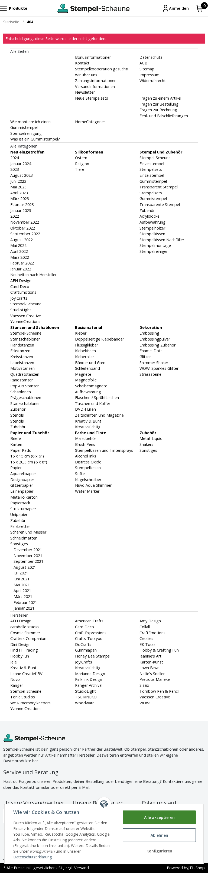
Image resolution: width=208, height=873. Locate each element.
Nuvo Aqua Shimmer (93, 485)
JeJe (13, 662)
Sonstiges (19, 543)
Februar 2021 (24, 602)
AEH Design (20, 280)
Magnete (83, 374)
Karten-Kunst (151, 662)
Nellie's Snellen (152, 673)
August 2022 (21, 239)
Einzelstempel (151, 163)
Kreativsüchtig (87, 426)
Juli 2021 (20, 573)
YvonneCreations (25, 321)
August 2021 (24, 567)
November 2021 (27, 555)
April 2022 (19, 251)
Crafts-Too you (88, 638)
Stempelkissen (152, 233)
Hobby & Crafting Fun (159, 650)
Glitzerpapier (21, 485)
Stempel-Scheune (25, 303)
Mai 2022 (18, 245)
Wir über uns (86, 74)
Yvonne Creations (25, 708)
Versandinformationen (95, 86)
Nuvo (15, 679)
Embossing (149, 333)
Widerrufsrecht (152, 80)
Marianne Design (90, 673)
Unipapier (18, 514)
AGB (143, 63)
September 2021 (27, 561)
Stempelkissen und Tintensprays (104, 450)
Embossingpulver (154, 339)
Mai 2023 (18, 186)
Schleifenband (87, 368)
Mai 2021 (21, 584)
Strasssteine (150, 374)
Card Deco (19, 286)
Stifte (80, 473)
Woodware (85, 702)
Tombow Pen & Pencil (159, 691)
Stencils (17, 415)
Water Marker (87, 491)
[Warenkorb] (200, 8)
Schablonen (20, 391)
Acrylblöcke (149, 216)
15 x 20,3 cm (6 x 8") (28, 462)
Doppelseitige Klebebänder (99, 339)
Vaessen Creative (25, 315)
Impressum (149, 74)
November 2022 (24, 222)
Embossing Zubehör (157, 345)
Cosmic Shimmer (25, 632)
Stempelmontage (155, 245)
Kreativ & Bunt (88, 421)
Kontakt (82, 63)
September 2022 (25, 233)
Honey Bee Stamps (92, 656)
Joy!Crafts (18, 298)
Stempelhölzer (152, 228)
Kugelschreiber (88, 479)
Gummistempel (153, 181)
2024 (14, 157)
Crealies (146, 638)
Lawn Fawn (149, 667)
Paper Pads (20, 450)
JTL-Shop (196, 867)
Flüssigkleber (86, 345)
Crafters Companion (28, 638)
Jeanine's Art (150, 656)
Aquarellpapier (23, 473)
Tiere (79, 169)
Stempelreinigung (26, 133)
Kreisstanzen (21, 356)
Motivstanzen (22, 368)
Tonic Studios (22, 696)
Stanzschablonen (25, 339)
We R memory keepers (30, 702)
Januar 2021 (23, 608)
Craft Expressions (90, 632)
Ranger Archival (88, 685)
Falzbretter (20, 526)
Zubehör (147, 210)
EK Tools (147, 644)
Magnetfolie (86, 379)
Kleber (80, 333)
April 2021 (21, 590)
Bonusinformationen (93, 57)
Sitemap (146, 68)
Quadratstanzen (24, 374)
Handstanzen (22, 345)
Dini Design (20, 644)
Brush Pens (85, 444)
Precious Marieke (154, 679)
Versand (81, 867)
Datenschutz (150, 57)
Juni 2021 (21, 578)
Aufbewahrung (152, 222)
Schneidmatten (23, 538)
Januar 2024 (20, 163)
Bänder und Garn (90, 362)
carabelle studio (24, 626)
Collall (144, 626)
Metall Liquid (150, 438)
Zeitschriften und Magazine (99, 415)
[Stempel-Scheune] (93, 8)
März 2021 (22, 596)
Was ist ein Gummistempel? (35, 139)
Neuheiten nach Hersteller (33, 274)
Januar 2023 (20, 210)
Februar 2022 (22, 263)
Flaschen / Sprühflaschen (97, 397)
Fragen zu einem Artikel (160, 98)
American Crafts (89, 620)
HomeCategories (90, 121)
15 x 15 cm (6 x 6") (27, 456)
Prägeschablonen (25, 397)
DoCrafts (83, 644)
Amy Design (150, 620)
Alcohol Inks (85, 456)
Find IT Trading (24, 650)
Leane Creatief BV (26, 673)
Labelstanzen (22, 362)
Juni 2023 (18, 181)
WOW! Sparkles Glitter (158, 368)
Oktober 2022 (22, 228)
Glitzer (145, 356)
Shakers (146, 444)
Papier (16, 467)
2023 (14, 169)
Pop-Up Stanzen (25, 385)
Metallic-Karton (24, 497)
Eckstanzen (20, 350)
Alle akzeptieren (159, 817)
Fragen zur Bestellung (158, 104)
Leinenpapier (21, 491)
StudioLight (20, 309)
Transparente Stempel (159, 204)
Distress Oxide (88, 462)
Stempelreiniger (153, 251)
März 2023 (19, 198)
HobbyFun (19, 656)
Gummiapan (86, 650)
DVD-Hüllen (85, 409)
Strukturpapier (23, 508)
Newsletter (85, 92)
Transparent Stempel (158, 186)
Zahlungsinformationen (95, 80)
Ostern (81, 157)
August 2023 (21, 175)
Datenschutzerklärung (32, 856)
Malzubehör (85, 438)
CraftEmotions (23, 292)
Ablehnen (159, 835)
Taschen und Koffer (92, 403)
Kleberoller (84, 356)
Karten (16, 444)
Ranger (16, 685)
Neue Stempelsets (91, 98)
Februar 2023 (22, 204)
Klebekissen (85, 350)
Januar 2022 (20, 269)
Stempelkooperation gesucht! (101, 68)
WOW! (144, 702)
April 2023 (19, 192)
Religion (82, 163)
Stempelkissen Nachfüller (161, 239)
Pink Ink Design (88, 679)
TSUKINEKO (86, 696)
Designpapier (22, 479)
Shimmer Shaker (153, 362)
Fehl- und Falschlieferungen (163, 115)
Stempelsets (150, 169)
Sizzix (144, 685)
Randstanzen (22, 379)
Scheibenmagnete (91, 385)
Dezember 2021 (27, 549)
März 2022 (19, 257)
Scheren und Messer (28, 532)
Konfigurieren (159, 851)
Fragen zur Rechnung (158, 109)
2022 (14, 216)
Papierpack (20, 502)
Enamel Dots (150, 350)
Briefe (15, 438)
